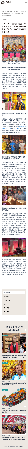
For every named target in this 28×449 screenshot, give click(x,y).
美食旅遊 (6, 308)
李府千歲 (21, 126)
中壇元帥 (8, 128)
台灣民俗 (6, 304)
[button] (26, 2)
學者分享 (6, 311)
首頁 (3, 12)
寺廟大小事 (12, 12)
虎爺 (18, 128)
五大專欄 (7, 12)
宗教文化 (6, 297)
